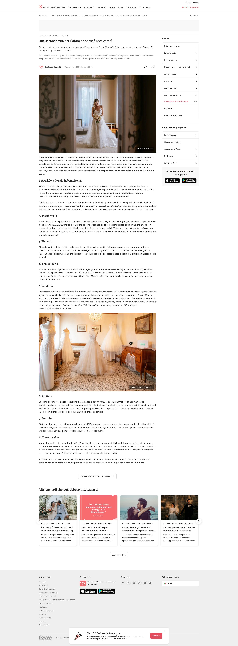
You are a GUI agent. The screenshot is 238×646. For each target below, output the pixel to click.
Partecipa (156, 636)
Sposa (112, 7)
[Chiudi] (164, 631)
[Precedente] (39, 521)
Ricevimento (89, 7)
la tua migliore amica (105, 427)
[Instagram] (139, 583)
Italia (170, 583)
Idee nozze (131, 7)
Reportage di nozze (173, 115)
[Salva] (152, 67)
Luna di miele (170, 88)
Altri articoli (117, 555)
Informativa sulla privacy (48, 593)
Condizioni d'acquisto (47, 589)
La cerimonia (170, 53)
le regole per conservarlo (99, 446)
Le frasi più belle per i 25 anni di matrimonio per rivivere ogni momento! (58, 529)
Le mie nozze (75, 7)
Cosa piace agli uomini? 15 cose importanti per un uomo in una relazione (138, 529)
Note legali (43, 585)
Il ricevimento (170, 60)
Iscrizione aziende (46, 610)
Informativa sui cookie (47, 596)
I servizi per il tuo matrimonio (177, 67)
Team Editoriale (45, 618)
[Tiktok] (150, 583)
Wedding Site (170, 163)
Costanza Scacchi (53, 67)
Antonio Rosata (144, 149)
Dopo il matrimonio (71, 15)
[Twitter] (128, 583)
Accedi (185, 7)
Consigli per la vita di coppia (93, 15)
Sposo (121, 7)
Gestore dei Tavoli (172, 149)
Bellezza (168, 81)
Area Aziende (193, 3)
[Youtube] (145, 583)
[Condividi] (145, 67)
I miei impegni (170, 135)
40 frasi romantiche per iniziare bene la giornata (95, 529)
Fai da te (168, 108)
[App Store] (88, 593)
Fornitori (102, 7)
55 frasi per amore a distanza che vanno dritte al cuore (179, 529)
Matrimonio (43, 15)
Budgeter (168, 156)
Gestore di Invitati (172, 142)
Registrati (194, 7)
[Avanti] (199, 521)
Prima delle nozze (172, 46)
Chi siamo (42, 614)
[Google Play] (106, 593)
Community (144, 7)
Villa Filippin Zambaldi (141, 387)
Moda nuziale (170, 74)
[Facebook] (123, 583)
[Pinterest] (134, 583)
